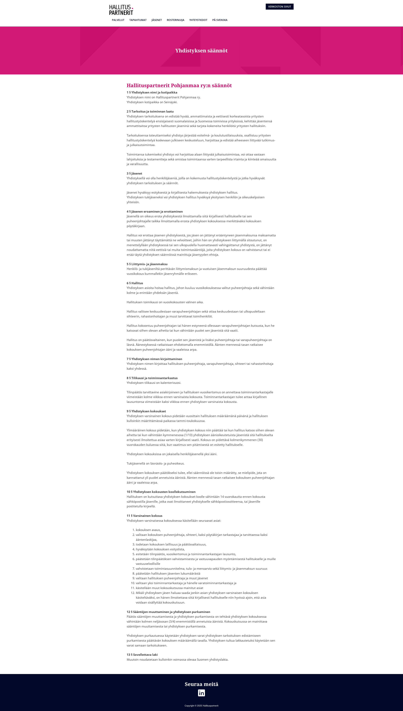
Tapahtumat (138, 20)
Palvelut (118, 20)
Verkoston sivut (279, 6)
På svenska (219, 20)
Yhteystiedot (198, 20)
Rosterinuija (175, 20)
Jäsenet (157, 20)
